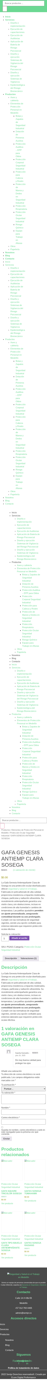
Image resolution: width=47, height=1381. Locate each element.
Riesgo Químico (29, 640)
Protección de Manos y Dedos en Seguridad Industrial (21, 193)
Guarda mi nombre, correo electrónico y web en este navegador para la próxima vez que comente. (23, 1132)
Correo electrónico (10, 1118)
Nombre (5, 1108)
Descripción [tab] (11, 958)
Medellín (24, 1303)
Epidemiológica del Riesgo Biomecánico (17, 88)
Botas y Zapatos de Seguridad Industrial (31, 578)
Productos (10, 94)
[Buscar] (5, 9)
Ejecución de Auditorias (28, 531)
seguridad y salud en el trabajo (22, 889)
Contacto (9, 259)
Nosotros (9, 252)
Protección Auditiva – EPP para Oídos (21, 150)
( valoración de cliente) (24, 870)
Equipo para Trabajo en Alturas (19, 237)
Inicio (8, 17)
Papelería (14, 249)
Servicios (9, 20)
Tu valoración (8, 1093)
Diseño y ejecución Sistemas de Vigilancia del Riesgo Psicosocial (27, 543)
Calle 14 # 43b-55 (23, 1298)
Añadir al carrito (19, 938)
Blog (7, 256)
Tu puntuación (8, 1085)
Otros (12, 246)
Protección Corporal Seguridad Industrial (31, 599)
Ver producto (7, 1203)
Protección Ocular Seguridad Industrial (30, 633)
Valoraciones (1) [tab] (29, 958)
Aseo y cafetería (24, 565)
